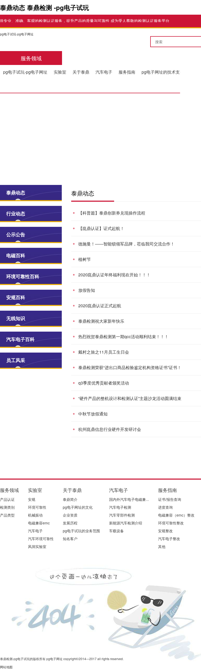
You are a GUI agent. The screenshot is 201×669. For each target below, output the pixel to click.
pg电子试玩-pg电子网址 (17, 34)
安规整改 (165, 530)
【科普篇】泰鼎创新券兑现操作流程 (111, 213)
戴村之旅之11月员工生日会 (103, 352)
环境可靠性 (37, 507)
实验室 (60, 72)
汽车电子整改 (169, 538)
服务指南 (127, 72)
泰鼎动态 (15, 192)
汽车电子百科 (20, 339)
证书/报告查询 (169, 499)
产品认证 (7, 499)
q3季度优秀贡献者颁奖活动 (103, 383)
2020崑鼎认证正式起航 (99, 306)
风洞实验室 (37, 546)
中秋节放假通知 (93, 414)
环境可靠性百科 (22, 276)
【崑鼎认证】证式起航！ (101, 228)
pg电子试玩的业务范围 (81, 530)
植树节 (84, 259)
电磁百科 (15, 255)
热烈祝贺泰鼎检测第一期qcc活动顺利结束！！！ (123, 336)
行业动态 (15, 213)
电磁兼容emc (39, 522)
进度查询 (165, 507)
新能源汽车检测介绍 (125, 522)
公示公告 (15, 234)
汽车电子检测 (120, 507)
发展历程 (70, 522)
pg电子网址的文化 (78, 507)
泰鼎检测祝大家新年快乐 (101, 321)
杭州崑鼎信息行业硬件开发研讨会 (109, 429)
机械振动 (35, 515)
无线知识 (15, 318)
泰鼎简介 (70, 499)
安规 (31, 499)
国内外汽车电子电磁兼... (129, 499)
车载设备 (116, 530)
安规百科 (15, 297)
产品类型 (7, 515)
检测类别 (7, 507)
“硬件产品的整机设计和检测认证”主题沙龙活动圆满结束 (129, 398)
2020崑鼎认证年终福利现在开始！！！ (114, 275)
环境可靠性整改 (171, 522)
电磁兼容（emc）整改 (176, 515)
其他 (161, 546)
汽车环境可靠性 (41, 538)
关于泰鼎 (80, 72)
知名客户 (70, 538)
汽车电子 (104, 72)
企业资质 (70, 515)
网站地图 (6, 667)
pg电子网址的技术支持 (163, 72)
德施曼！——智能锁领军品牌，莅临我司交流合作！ (126, 244)
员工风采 (15, 360)
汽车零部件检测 (122, 515)
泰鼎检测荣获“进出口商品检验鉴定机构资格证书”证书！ (129, 367)
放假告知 (86, 290)
